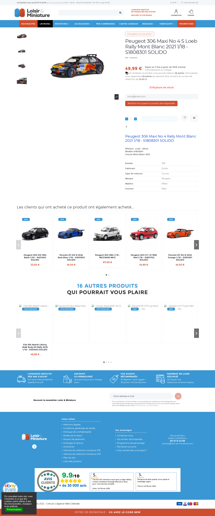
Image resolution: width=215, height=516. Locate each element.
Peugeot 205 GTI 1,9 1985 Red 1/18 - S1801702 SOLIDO (144, 257)
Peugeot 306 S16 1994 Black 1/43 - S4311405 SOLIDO (35, 257)
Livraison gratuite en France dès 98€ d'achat (143, 11)
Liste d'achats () (190, 2)
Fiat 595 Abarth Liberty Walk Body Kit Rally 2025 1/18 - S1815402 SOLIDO (35, 347)
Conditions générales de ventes (79, 428)
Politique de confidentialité (146, 405)
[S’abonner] (178, 396)
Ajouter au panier (160, 119)
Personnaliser (14, 509)
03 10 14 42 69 (40, 2)
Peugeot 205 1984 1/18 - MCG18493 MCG (107, 256)
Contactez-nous (24, 2)
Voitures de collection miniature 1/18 (81, 450)
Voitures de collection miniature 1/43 (82, 454)
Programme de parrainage (131, 443)
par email (106, 2)
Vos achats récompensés (129, 439)
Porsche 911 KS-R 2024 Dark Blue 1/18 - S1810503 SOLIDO (71, 257)
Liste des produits (72, 461)
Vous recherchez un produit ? (132, 450)
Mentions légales (72, 424)
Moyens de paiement (74, 439)
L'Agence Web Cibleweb (67, 503)
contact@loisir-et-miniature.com (177, 443)
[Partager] (126, 126)
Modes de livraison (72, 435)
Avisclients (68, 446)
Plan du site (69, 457)
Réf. (127, 58)
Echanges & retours (73, 443)
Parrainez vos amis (126, 446)
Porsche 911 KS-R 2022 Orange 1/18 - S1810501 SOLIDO (180, 257)
